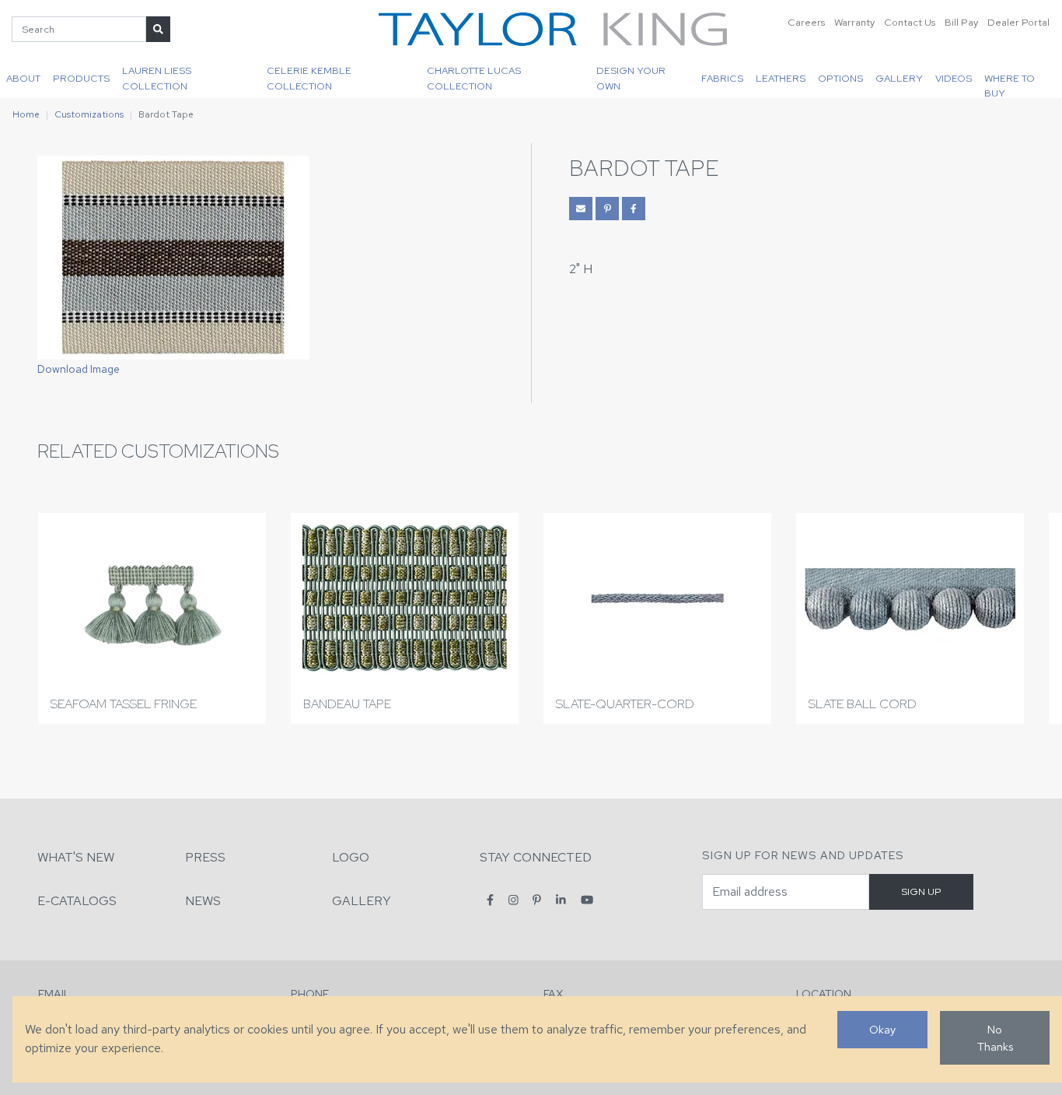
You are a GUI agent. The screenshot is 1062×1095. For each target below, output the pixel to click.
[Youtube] (587, 900)
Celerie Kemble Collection (309, 78)
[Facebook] (490, 900)
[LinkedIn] (561, 900)
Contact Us (909, 22)
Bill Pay (961, 22)
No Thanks (995, 1038)
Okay (882, 1029)
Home (26, 114)
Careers (806, 22)
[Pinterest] (537, 900)
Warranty (854, 22)
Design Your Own (630, 78)
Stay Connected (536, 857)
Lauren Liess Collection (156, 78)
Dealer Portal (1018, 22)
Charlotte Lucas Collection (474, 78)
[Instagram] (513, 900)
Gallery (899, 78)
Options (840, 78)
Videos (953, 78)
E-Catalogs (77, 901)
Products (81, 78)
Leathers (780, 78)
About (23, 78)
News (203, 901)
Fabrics (722, 78)
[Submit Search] (158, 29)
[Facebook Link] (633, 208)
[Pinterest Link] (607, 208)
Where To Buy (1009, 85)
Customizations (89, 114)
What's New (75, 857)
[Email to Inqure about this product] (580, 208)
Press (205, 857)
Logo (350, 857)
